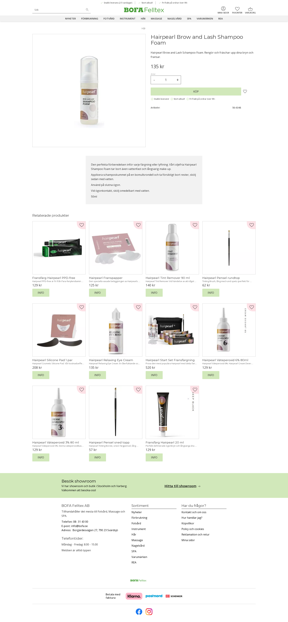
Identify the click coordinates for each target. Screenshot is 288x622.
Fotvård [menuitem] (109, 18)
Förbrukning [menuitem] (89, 18)
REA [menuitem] (220, 18)
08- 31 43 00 (80, 521)
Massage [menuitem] (156, 18)
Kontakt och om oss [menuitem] (194, 512)
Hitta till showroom (180, 486)
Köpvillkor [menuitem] (188, 523)
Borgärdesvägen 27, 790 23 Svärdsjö (95, 530)
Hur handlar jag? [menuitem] (192, 517)
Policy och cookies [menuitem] (193, 529)
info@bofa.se (79, 526)
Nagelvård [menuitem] (175, 18)
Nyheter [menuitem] (70, 18)
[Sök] (87, 9)
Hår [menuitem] (143, 18)
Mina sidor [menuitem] (223, 12)
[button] (237, 10)
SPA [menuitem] (189, 18)
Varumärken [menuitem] (205, 18)
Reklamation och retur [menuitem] (196, 534)
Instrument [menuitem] (128, 18)
